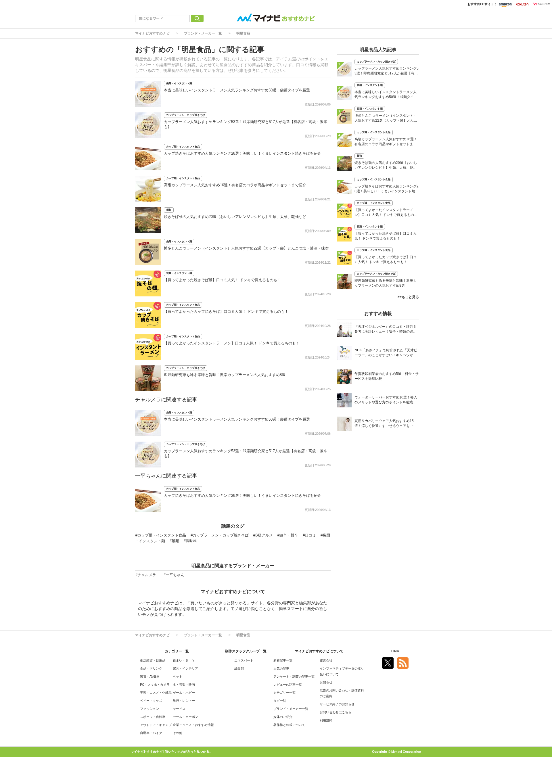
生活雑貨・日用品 (152, 660)
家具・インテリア (185, 668)
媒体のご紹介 (282, 716)
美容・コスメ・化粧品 (156, 692)
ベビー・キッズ (151, 700)
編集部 (239, 668)
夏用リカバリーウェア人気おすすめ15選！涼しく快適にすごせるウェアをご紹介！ (385, 424)
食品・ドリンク (151, 668)
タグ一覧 (279, 700)
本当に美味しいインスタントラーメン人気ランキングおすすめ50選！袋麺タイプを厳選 (237, 90)
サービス (179, 708)
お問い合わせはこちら (335, 712)
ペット (177, 676)
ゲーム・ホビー (184, 692)
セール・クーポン (185, 716)
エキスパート (243, 660)
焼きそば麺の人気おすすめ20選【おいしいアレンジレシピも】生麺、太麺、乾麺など (235, 216)
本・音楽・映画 (184, 684)
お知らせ (326, 682)
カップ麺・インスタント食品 (183, 146)
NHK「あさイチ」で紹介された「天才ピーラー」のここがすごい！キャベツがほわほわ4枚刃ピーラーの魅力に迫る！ (385, 353)
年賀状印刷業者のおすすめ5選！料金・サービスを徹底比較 (386, 376)
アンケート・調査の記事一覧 (294, 676)
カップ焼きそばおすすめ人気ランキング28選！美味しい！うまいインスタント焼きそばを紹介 (242, 153)
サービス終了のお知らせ (337, 704)
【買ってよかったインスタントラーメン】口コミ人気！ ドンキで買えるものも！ (232, 343)
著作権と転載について (289, 725)
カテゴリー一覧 (284, 692)
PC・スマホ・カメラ (155, 684)
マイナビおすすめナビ (152, 33)
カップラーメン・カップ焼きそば (185, 115)
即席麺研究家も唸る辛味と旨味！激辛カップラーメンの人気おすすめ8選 (224, 375)
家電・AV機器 (150, 676)
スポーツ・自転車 (152, 716)
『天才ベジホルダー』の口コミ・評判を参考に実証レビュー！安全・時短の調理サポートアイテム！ (385, 330)
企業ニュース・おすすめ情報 (193, 725)
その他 (177, 733)
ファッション (149, 708)
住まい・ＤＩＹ (184, 660)
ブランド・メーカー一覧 (203, 33)
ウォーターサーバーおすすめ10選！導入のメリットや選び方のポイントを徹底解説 (385, 400)
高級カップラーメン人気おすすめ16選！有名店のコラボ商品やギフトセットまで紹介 (235, 185)
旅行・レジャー (184, 700)
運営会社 (326, 660)
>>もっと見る (408, 297)
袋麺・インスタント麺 (179, 83)
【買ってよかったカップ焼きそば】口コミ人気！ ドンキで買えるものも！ (226, 311)
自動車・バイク (151, 733)
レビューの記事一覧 (287, 684)
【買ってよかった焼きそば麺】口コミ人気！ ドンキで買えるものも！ (222, 280)
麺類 (168, 209)
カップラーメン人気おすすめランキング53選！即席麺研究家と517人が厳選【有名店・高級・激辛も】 (386, 71)
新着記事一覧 (282, 660)
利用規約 (326, 720)
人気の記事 (281, 668)
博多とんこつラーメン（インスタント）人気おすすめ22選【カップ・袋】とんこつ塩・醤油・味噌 (246, 248)
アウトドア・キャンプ (156, 725)
